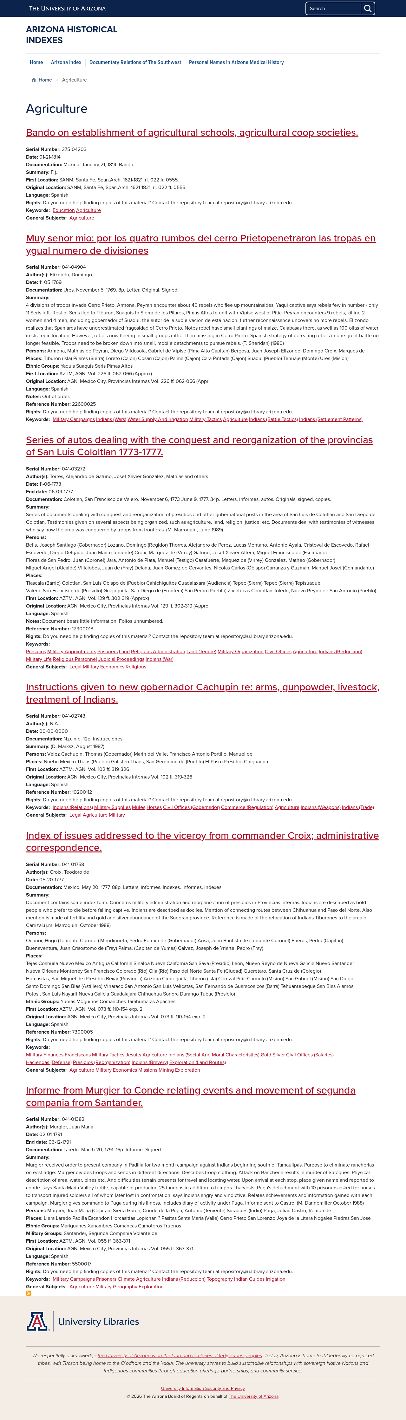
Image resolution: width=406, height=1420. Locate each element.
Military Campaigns (74, 419)
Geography (125, 1287)
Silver (278, 1055)
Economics (112, 667)
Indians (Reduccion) (340, 651)
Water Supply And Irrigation (158, 419)
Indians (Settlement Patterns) (331, 419)
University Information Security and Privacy (203, 1388)
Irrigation (275, 1279)
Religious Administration (158, 651)
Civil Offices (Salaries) (310, 1055)
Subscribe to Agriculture (28, 1293)
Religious (136, 667)
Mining (166, 1070)
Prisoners (107, 651)
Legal (75, 667)
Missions (147, 1070)
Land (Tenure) (201, 651)
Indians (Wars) (111, 419)
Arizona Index (66, 62)
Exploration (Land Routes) (197, 1062)
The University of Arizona (253, 1396)
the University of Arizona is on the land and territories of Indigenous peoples (180, 1355)
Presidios (36, 651)
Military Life (39, 659)
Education (64, 210)
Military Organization (241, 651)
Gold (266, 1055)
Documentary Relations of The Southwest (135, 62)
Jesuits (133, 1055)
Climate (126, 1279)
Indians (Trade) (358, 807)
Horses (154, 807)
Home (36, 62)
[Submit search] (368, 8)
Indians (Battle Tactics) (273, 419)
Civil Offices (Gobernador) (191, 807)
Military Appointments (71, 651)
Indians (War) (160, 659)
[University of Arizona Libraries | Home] (82, 1321)
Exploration (187, 1070)
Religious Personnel (75, 659)
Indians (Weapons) (321, 807)
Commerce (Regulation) (247, 807)
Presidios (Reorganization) (101, 1062)
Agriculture (88, 210)
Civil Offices (278, 651)
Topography (220, 1279)
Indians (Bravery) (150, 1062)
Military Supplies (112, 807)
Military (91, 667)
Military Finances (44, 1055)
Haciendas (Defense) (49, 1062)
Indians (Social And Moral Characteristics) (213, 1055)
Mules (138, 807)
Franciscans (78, 1055)
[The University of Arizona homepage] (68, 8)
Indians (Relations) (73, 807)
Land (124, 651)
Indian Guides (249, 1279)
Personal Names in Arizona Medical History (236, 62)
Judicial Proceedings (121, 659)
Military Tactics (205, 419)
